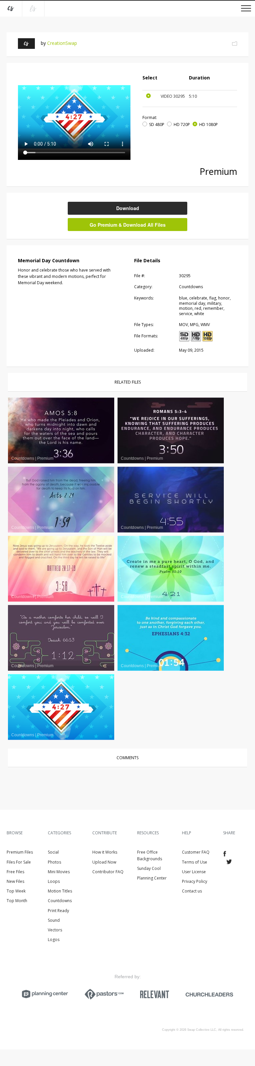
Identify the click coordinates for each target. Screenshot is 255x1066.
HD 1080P (208, 124)
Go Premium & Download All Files (128, 224)
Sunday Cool (149, 868)
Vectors (55, 930)
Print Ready (58, 910)
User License (194, 872)
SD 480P (156, 124)
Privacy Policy (194, 881)
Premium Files (20, 852)
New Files (15, 881)
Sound (54, 920)
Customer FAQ (196, 852)
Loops (54, 881)
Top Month (17, 900)
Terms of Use (194, 862)
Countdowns (60, 900)
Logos (53, 939)
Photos (54, 862)
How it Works (104, 852)
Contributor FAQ (108, 872)
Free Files (15, 872)
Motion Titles (60, 891)
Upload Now (104, 862)
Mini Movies (59, 872)
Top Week (16, 891)
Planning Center (152, 878)
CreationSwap (62, 43)
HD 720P (182, 124)
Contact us (192, 891)
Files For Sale (19, 862)
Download (127, 208)
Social (53, 852)
